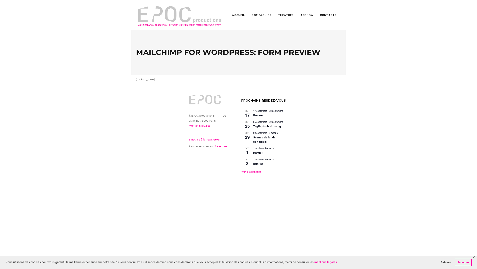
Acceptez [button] (463, 262)
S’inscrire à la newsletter (204, 139)
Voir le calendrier (251, 172)
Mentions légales (200, 125)
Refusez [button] (446, 262)
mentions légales (325, 262)
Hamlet (258, 152)
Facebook (221, 146)
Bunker (258, 115)
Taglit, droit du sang (267, 126)
